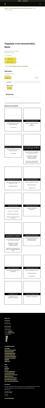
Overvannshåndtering (13, 8)
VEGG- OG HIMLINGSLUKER (10, 350)
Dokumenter (10, 59)
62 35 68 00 (19, 0)
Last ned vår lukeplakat (10, 373)
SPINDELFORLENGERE (9, 351)
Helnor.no (6, 8)
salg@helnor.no (11, 332)
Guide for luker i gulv (9, 376)
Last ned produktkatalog (10, 371)
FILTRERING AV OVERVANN (10, 358)
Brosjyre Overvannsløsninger (11, 377)
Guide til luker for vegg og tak (11, 374)
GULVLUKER (7, 348)
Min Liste (6, 369)
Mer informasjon (10, 62)
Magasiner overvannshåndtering (25, 8)
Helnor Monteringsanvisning (11, 379)
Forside (6, 366)
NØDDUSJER (7, 361)
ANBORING (7, 359)
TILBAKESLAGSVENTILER (10, 354)
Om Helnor (7, 368)
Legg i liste (8, 77)
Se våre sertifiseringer (9, 398)
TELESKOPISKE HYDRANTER (10, 356)
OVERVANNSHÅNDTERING (10, 353)
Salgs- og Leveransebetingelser (11, 381)
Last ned (9, 88)
